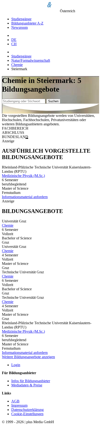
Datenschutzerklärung (27, 410)
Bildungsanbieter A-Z (27, 23)
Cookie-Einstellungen (27, 414)
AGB (15, 401)
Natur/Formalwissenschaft (30, 60)
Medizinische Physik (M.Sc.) (23, 176)
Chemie (17, 65)
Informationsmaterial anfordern (25, 197)
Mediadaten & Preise (26, 385)
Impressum (19, 405)
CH (14, 44)
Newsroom (19, 27)
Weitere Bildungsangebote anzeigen (28, 357)
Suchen (53, 101)
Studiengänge (21, 19)
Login (15, 365)
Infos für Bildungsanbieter (30, 381)
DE (13, 40)
